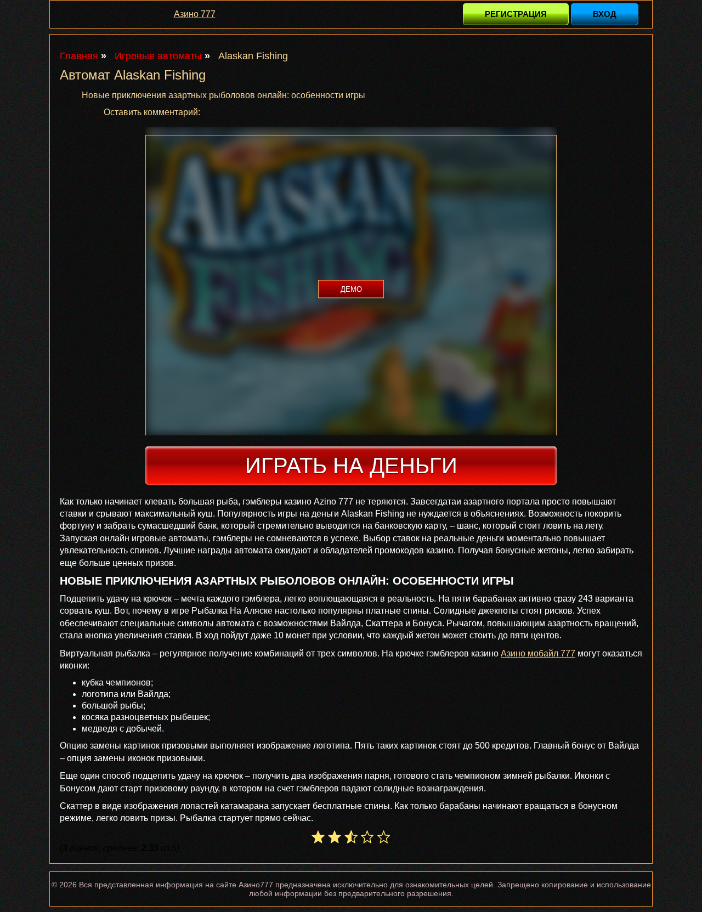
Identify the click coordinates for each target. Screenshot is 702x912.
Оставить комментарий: (152, 112)
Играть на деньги (351, 466)
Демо (351, 289)
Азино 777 (195, 14)
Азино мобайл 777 (538, 653)
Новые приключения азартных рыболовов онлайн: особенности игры (223, 95)
